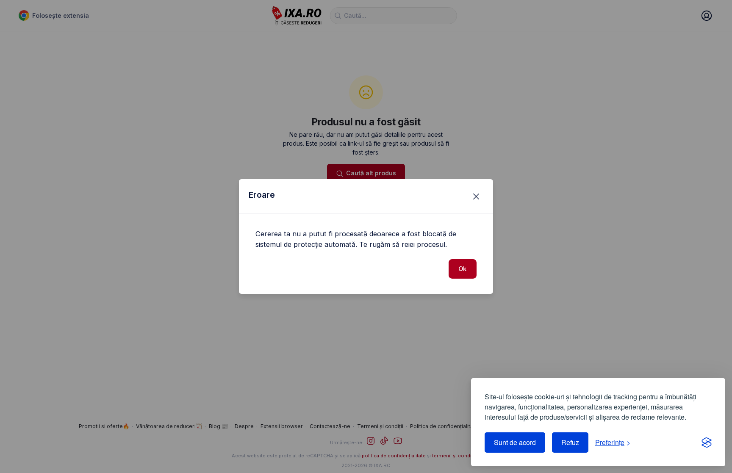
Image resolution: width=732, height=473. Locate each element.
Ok (462, 269)
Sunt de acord (515, 442)
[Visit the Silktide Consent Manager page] (707, 442)
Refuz (570, 442)
